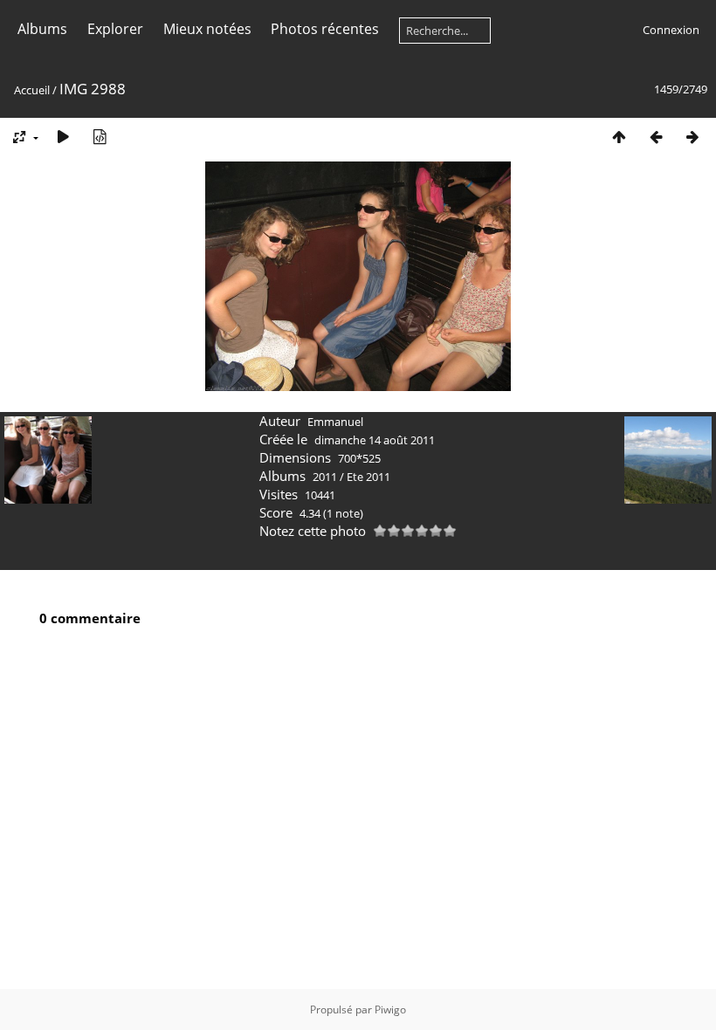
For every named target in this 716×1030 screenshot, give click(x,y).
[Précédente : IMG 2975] (655, 137)
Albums (42, 28)
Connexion (671, 30)
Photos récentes (325, 28)
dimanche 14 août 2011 (374, 440)
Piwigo (390, 1009)
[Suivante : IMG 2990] (692, 137)
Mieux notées (207, 28)
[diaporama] (63, 137)
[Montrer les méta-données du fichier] (99, 137)
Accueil (32, 90)
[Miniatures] (619, 137)
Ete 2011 (368, 476)
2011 (325, 476)
